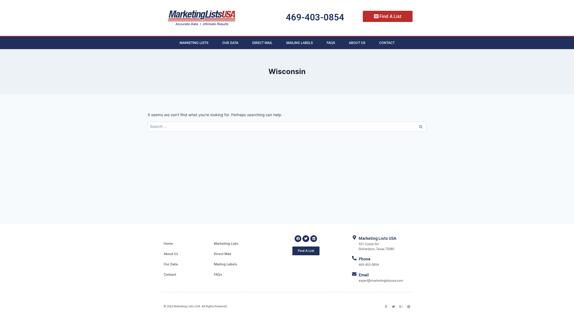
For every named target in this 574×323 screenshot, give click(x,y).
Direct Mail (262, 43)
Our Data (230, 43)
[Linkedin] (313, 238)
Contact (387, 43)
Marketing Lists (194, 43)
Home (168, 244)
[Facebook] (298, 238)
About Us (357, 43)
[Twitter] (305, 238)
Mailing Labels (299, 43)
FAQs (331, 43)
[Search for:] (287, 126)
